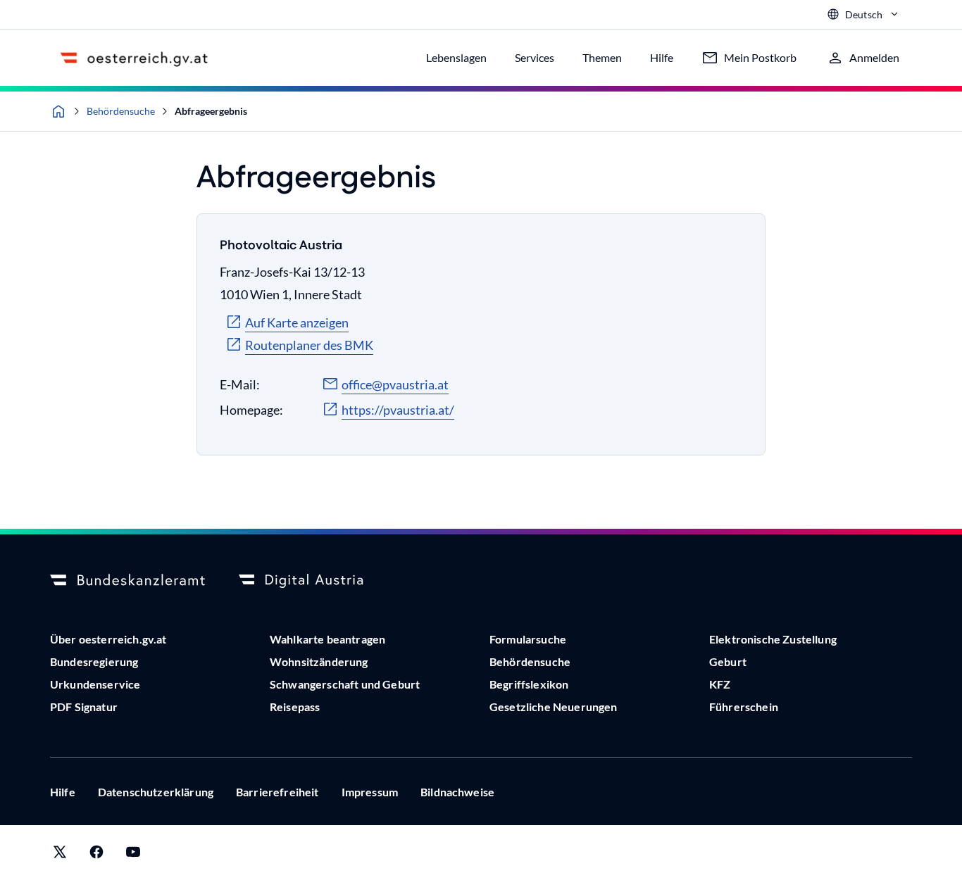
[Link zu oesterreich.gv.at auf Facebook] (96, 855)
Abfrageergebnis (211, 111)
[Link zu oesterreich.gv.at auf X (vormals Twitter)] (60, 855)
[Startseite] (58, 111)
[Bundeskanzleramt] (127, 581)
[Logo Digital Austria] (316, 581)
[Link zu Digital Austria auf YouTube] (133, 855)
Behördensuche (121, 111)
